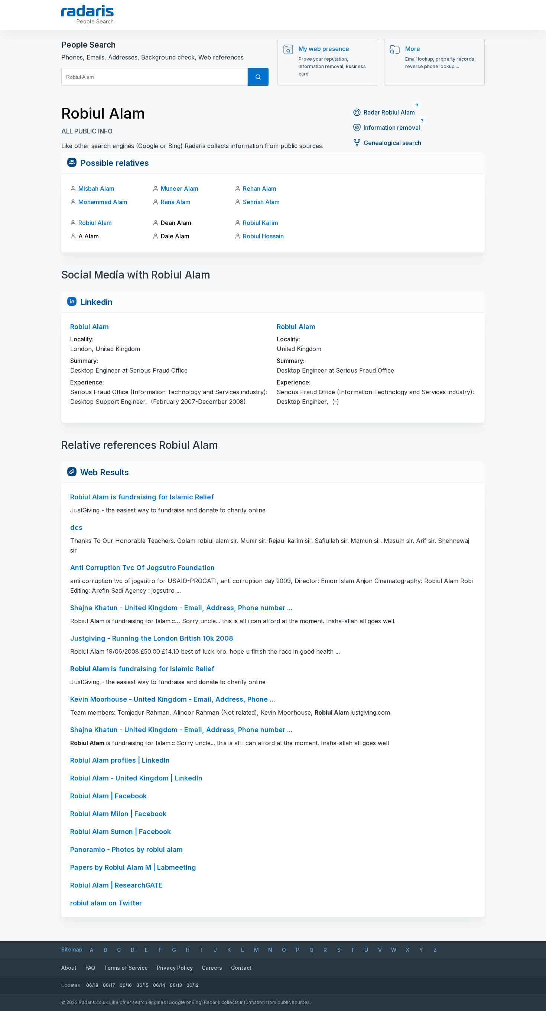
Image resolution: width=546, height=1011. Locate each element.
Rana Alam (176, 202)
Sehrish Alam (261, 202)
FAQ (90, 968)
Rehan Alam (259, 188)
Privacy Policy (175, 968)
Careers (212, 968)
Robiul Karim (260, 222)
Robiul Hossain (263, 236)
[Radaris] (87, 10)
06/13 (176, 985)
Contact (241, 968)
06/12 (192, 985)
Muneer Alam (179, 188)
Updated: (71, 985)
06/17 (109, 985)
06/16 (126, 985)
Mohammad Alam (102, 202)
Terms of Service (126, 968)
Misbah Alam (96, 188)
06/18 (92, 985)
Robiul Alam (95, 222)
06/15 (142, 985)
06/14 (159, 985)
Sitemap (71, 949)
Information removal (392, 127)
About (69, 968)
